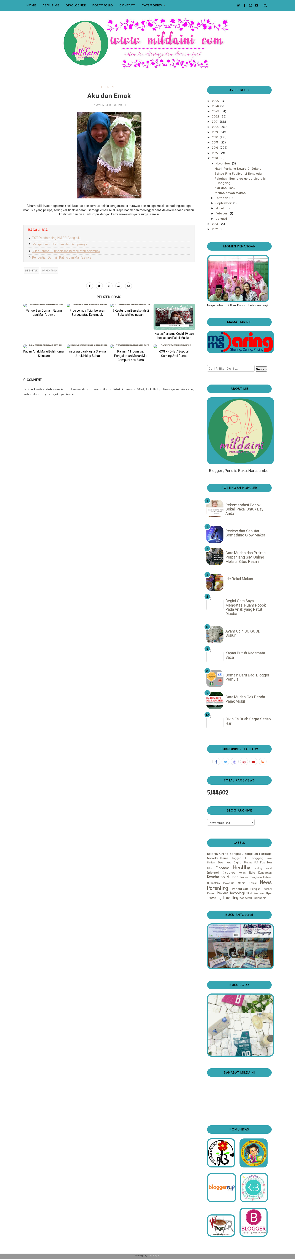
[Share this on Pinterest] (109, 285)
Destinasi (225, 862)
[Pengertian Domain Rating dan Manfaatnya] (44, 305)
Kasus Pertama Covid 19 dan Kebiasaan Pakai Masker (174, 336)
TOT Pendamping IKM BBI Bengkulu (56, 238)
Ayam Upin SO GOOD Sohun (242, 633)
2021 (215, 121)
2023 (216, 111)
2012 (215, 229)
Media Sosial (247, 883)
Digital (237, 862)
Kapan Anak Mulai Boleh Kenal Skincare (43, 353)
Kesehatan (216, 876)
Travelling (230, 897)
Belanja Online (217, 853)
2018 (215, 137)
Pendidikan (240, 888)
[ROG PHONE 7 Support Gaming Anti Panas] (174, 346)
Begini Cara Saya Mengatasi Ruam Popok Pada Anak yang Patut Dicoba (245, 607)
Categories (152, 5)
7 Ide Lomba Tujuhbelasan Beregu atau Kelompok (66, 251)
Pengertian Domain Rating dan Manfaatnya (61, 257)
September (224, 203)
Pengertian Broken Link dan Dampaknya (59, 244)
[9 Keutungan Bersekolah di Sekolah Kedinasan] (130, 305)
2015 (215, 153)
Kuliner (232, 876)
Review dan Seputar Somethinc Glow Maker (245, 533)
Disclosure (76, 5)
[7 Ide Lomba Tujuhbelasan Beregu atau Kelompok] (87, 305)
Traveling (214, 897)
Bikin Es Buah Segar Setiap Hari (248, 721)
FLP (256, 862)
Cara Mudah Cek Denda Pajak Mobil (245, 699)
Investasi (229, 872)
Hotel (269, 868)
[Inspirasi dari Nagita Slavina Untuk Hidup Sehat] (87, 346)
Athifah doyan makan (230, 192)
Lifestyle (109, 87)
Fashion (266, 862)
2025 (216, 100)
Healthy (241, 867)
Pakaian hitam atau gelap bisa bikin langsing (241, 180)
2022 (216, 116)
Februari (222, 213)
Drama (248, 862)
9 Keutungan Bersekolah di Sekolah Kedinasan (131, 313)
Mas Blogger (154, 1255)
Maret (220, 208)
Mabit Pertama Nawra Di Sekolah (239, 168)
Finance (222, 867)
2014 (215, 158)
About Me (51, 5)
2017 (215, 142)
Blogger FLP (239, 858)
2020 (216, 126)
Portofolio (102, 5)
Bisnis (224, 858)
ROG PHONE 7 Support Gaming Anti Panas (174, 353)
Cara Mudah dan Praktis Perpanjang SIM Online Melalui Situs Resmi (245, 557)
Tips (269, 893)
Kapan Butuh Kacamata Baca (245, 655)
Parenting (49, 270)
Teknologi (237, 892)
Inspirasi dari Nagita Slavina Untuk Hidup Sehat (87, 353)
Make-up (229, 883)
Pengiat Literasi (261, 889)
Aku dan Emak (225, 187)
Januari (222, 218)
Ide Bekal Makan (239, 578)
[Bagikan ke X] (99, 285)
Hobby (258, 868)
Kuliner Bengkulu (251, 877)
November (224, 163)
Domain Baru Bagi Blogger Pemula (247, 677)
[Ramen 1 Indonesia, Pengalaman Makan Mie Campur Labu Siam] (130, 346)
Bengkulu (236, 853)
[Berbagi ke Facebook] (89, 285)
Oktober (222, 197)
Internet (213, 872)
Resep (211, 893)
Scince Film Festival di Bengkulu (238, 173)
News (266, 881)
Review (222, 892)
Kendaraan (265, 872)
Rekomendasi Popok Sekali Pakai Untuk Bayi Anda (244, 509)
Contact (127, 5)
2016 (215, 147)
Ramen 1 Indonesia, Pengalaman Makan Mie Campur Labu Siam (130, 356)
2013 (215, 223)
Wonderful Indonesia (252, 898)
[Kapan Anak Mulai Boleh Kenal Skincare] (44, 346)
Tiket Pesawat (255, 893)
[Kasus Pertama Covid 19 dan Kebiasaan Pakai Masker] (174, 317)
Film (209, 868)
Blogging (257, 858)
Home (31, 5)
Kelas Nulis (247, 872)
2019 (215, 132)
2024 (216, 106)
